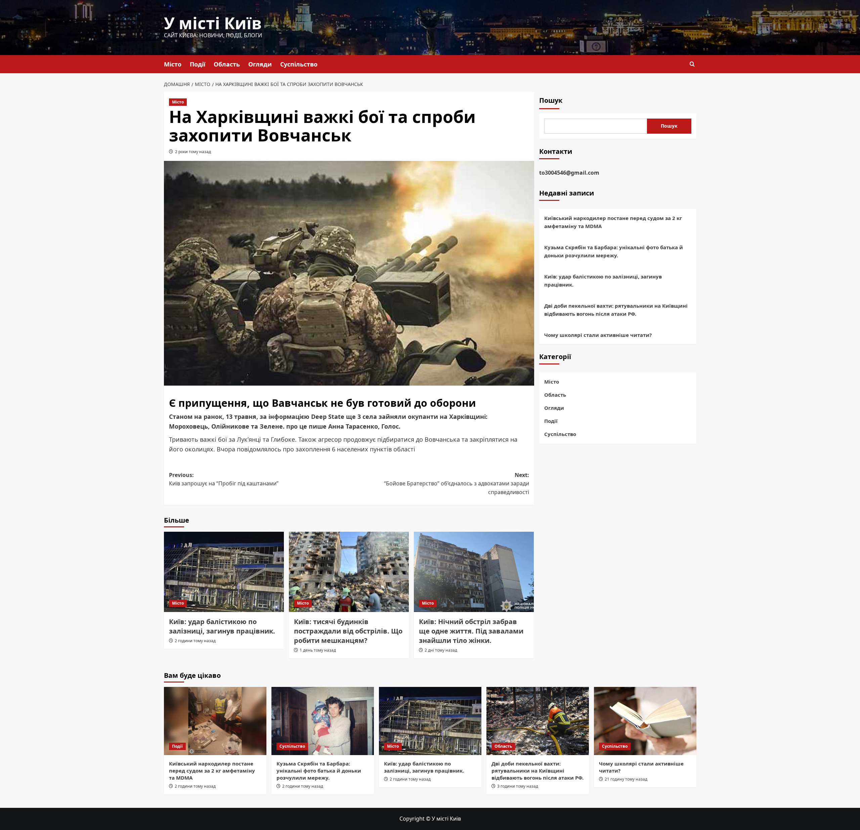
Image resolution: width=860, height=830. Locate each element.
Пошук (550, 100)
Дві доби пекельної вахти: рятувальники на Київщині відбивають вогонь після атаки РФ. (616, 310)
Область (227, 64)
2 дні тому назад (441, 650)
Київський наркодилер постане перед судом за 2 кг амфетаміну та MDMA (613, 222)
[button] (692, 64)
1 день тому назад (318, 650)
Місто (172, 64)
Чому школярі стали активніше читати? (598, 335)
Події (197, 64)
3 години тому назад (517, 786)
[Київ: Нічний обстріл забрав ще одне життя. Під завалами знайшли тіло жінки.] (474, 572)
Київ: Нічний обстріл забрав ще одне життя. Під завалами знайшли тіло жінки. (471, 631)
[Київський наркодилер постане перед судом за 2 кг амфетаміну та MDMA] (215, 721)
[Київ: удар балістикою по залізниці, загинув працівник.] (224, 572)
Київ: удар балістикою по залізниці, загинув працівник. (222, 626)
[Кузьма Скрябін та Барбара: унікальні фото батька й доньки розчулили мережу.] (322, 721)
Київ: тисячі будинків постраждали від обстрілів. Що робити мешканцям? (348, 631)
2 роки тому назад (193, 152)
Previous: (223, 479)
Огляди (260, 64)
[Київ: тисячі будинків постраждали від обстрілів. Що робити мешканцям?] (349, 572)
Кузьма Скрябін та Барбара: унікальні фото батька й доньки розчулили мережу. (613, 251)
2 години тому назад (195, 641)
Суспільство (298, 64)
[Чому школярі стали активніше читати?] (645, 721)
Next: (456, 483)
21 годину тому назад (626, 779)
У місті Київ (213, 23)
